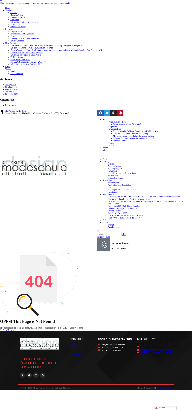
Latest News (10, 105)
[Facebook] (100, 113)
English (161, 408)
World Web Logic (165, 388)
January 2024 (10, 92)
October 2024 (11, 87)
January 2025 (10, 85)
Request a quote (103, 237)
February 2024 (11, 89)
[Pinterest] (120, 113)
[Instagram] (113, 113)
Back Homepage (9, 330)
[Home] (34, 175)
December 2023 (11, 94)
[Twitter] (107, 113)
